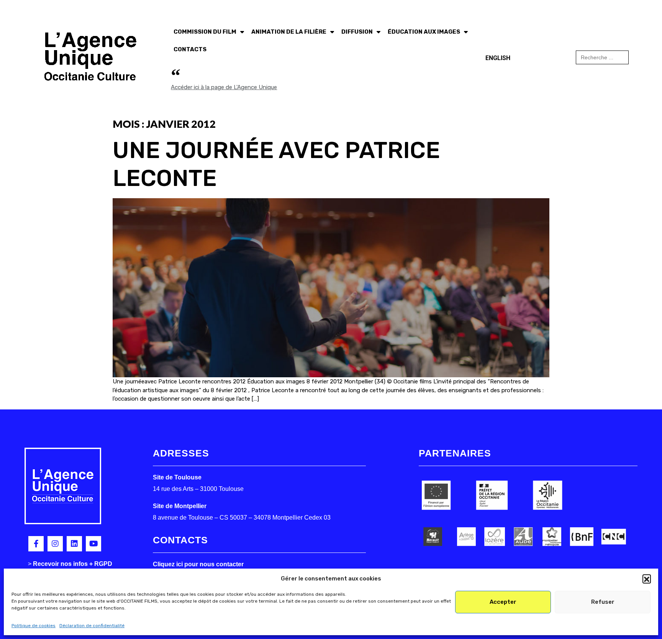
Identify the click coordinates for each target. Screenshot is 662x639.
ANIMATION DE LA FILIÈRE (288, 31)
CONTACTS (190, 49)
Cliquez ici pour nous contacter (198, 564)
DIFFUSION (357, 31)
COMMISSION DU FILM (205, 31)
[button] (647, 578)
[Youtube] (93, 543)
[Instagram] (55, 543)
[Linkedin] (74, 543)
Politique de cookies (33, 625)
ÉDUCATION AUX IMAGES (424, 31)
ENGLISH (497, 58)
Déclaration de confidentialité (92, 625)
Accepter (503, 601)
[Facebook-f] (36, 543)
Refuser (602, 601)
